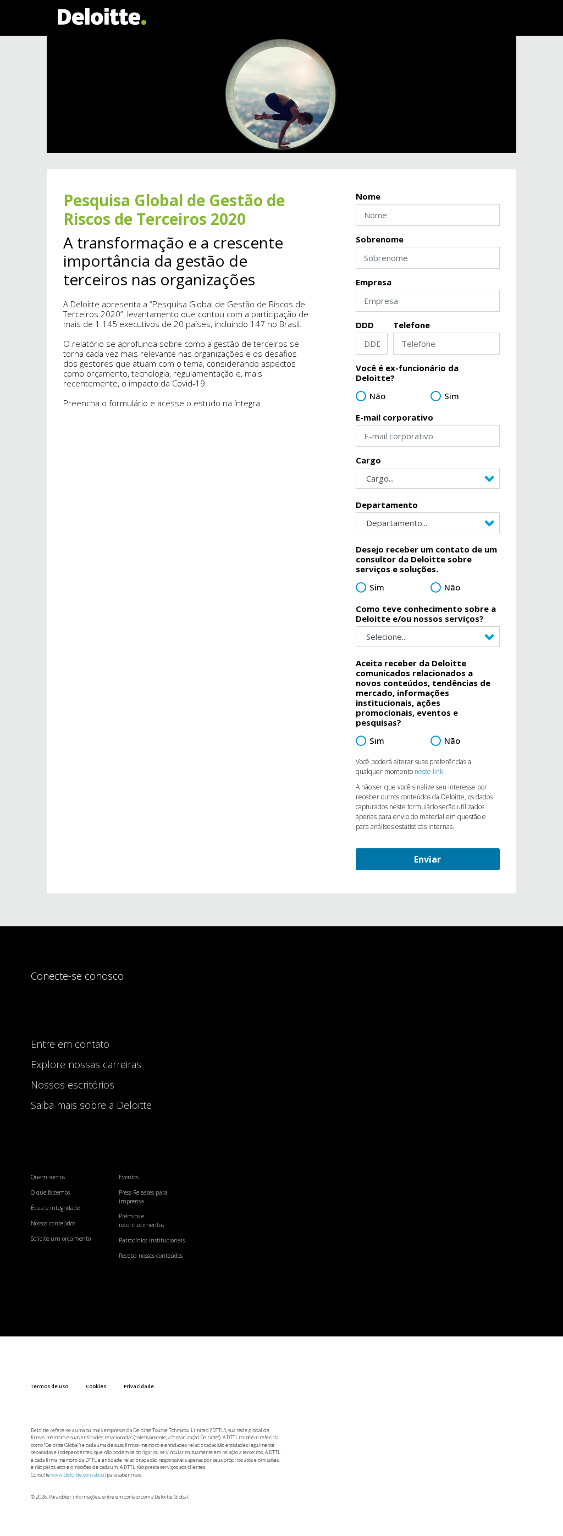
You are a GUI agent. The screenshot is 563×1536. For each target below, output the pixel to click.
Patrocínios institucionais (152, 1240)
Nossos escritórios (72, 1084)
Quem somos (48, 1177)
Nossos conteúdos (53, 1223)
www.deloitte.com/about (78, 1474)
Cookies (96, 1386)
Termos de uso (49, 1386)
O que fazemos (50, 1192)
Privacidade (139, 1386)
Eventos (129, 1177)
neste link (429, 771)
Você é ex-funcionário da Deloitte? (407, 373)
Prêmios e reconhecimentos (141, 1220)
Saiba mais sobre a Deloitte (91, 1105)
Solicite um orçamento (61, 1238)
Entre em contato (70, 1044)
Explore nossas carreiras (86, 1064)
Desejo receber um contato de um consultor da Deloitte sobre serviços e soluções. (426, 559)
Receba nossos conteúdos (151, 1255)
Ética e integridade (55, 1208)
